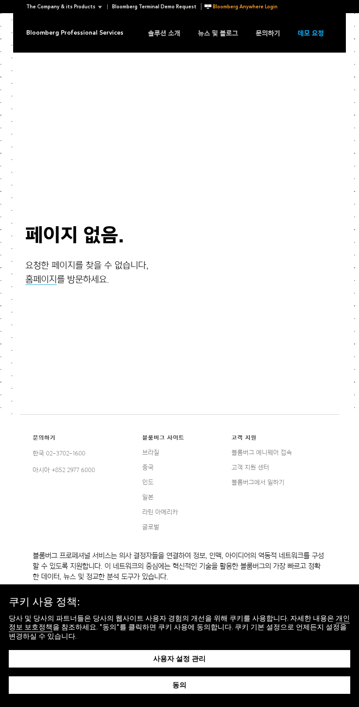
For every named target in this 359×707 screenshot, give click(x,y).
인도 (148, 482)
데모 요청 (311, 32)
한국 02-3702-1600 (59, 453)
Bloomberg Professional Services (74, 32)
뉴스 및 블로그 (218, 32)
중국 (148, 467)
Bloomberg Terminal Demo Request (154, 6)
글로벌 (150, 526)
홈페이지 (41, 279)
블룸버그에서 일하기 (258, 482)
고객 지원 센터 (250, 467)
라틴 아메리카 (160, 511)
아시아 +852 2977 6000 (64, 469)
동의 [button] (179, 684)
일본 (148, 497)
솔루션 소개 (164, 32)
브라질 (150, 452)
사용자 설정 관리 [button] (179, 658)
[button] (66, 6)
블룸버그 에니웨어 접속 (262, 452)
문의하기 (268, 32)
